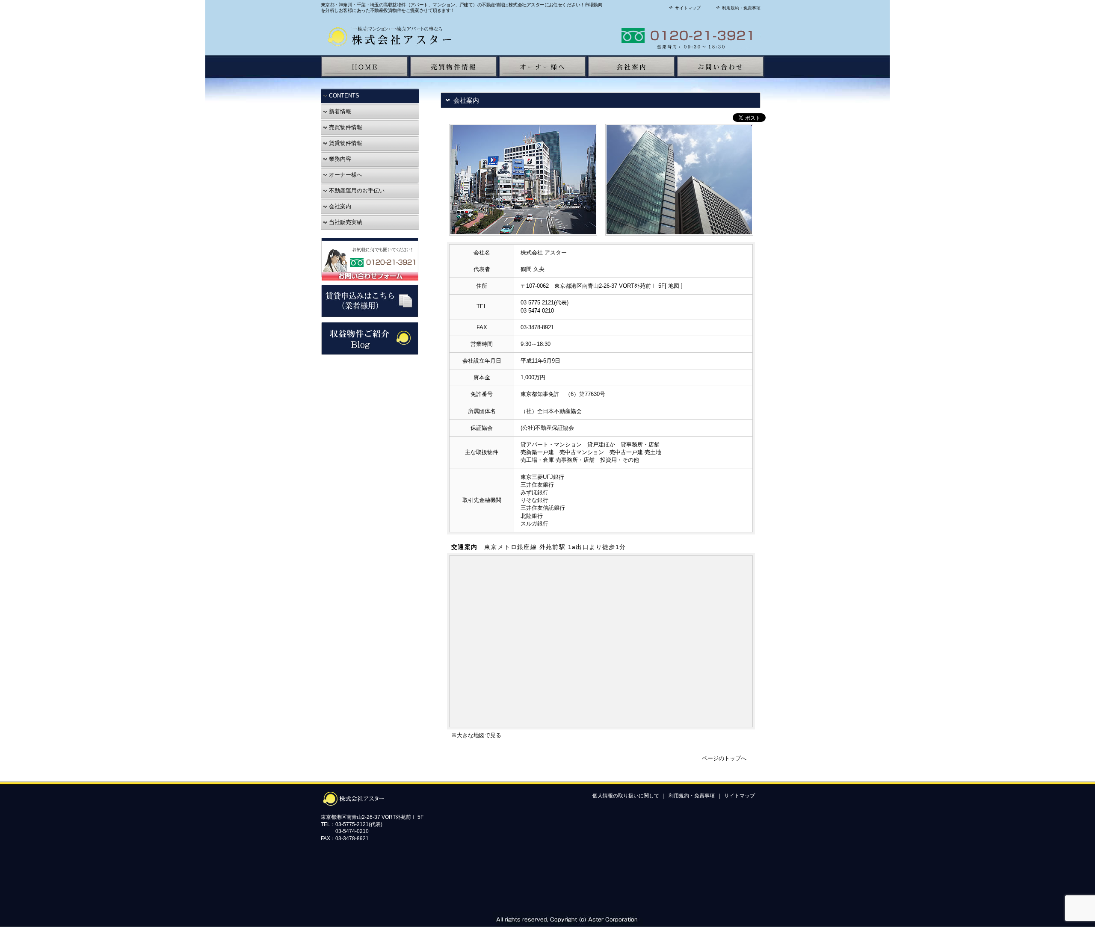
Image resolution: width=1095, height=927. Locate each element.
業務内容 (339, 159)
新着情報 (339, 111)
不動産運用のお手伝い (356, 190)
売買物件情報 (344, 127)
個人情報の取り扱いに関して (625, 796)
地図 (673, 286)
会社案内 (339, 206)
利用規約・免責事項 (741, 8)
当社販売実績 (344, 222)
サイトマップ (687, 8)
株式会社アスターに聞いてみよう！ (657, 35)
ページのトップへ (724, 758)
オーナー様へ (344, 174)
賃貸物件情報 (344, 143)
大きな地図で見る (479, 735)
